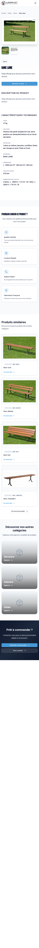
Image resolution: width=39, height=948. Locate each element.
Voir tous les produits (18, 511)
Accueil (4, 13)
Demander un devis (18, 83)
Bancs (15, 13)
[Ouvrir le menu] (35, 3)
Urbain (10, 13)
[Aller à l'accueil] (10, 3)
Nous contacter (18, 650)
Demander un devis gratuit (18, 645)
